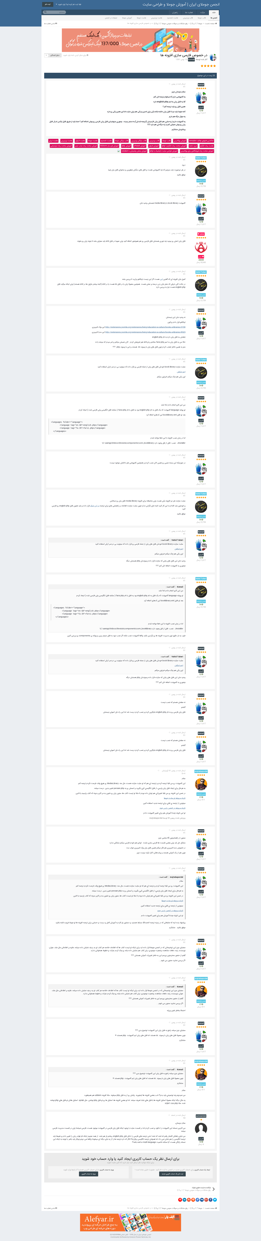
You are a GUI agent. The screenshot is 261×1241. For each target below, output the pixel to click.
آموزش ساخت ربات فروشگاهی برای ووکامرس (197, 151)
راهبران (175, 12)
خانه (213, 12)
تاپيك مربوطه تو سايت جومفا (174, 798)
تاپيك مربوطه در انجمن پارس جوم (172, 808)
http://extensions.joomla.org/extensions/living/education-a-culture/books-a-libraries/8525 (145, 332)
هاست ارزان (53, 140)
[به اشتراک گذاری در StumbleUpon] (189, 1200)
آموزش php (126, 145)
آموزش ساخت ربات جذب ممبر (86, 145)
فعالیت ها (189, 12)
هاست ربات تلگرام (206, 145)
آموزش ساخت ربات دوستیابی (61, 145)
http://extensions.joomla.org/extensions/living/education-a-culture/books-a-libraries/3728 (145, 327)
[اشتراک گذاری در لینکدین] (184, 1200)
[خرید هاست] (119, 151)
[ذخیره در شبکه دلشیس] (197, 1200)
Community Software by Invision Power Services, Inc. (130, 1237)
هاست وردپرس (156, 17)
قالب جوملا (202, 17)
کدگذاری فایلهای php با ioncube (201, 140)
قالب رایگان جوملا (121, 140)
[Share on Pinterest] (180, 1200)
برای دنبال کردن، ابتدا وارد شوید (74, 55)
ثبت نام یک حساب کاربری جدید (172, 1174)
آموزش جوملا (127, 17)
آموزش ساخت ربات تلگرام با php (174, 145)
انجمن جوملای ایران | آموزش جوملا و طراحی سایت (181, 4)
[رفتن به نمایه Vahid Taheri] (201, 171)
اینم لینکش (181, 372)
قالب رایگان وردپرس (138, 140)
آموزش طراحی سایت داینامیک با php (163, 151)
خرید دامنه (193, 145)
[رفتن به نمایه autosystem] (201, 1129)
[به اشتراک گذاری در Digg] (202, 1200)
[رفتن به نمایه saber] (201, 247)
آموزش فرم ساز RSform (109, 145)
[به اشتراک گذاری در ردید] (193, 1200)
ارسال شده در (178, 85)
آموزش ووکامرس (180, 140)
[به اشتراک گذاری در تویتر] (215, 1200)
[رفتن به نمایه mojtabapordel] (201, 784)
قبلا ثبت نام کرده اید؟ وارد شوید (69, 4)
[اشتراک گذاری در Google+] (206, 1200)
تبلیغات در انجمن (111, 17)
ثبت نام (47, 4)
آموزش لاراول (154, 145)
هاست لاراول (80, 140)
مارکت (202, 12)
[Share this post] (169, 84)
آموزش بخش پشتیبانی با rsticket (134, 151)
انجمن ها (214, 17)
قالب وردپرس (188, 17)
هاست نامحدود (172, 17)
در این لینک (94, 506)
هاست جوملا (141, 17)
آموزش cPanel (140, 145)
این (161, 279)
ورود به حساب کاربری (89, 1174)
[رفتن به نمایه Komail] (213, 57)
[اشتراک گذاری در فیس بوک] (210, 1200)
